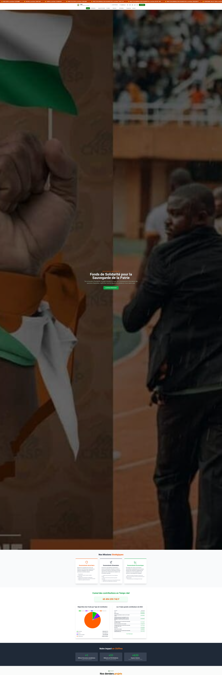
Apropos (133, 8)
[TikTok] (135, 5)
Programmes (128, 8)
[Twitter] (130, 5)
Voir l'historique (129, 633)
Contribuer (142, 4)
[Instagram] (132, 5)
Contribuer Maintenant (111, 287)
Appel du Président (101, 8)
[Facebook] (128, 5)
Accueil (88, 8)
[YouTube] (137, 5)
